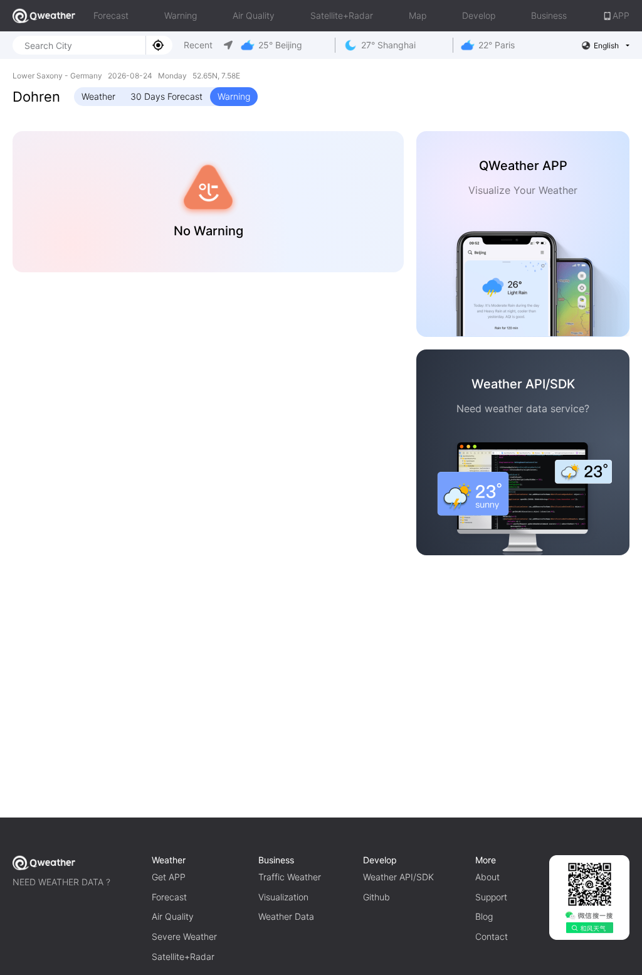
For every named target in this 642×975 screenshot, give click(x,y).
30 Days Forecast (166, 96)
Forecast (111, 15)
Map (417, 15)
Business (549, 15)
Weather (98, 96)
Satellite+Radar (341, 15)
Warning (180, 15)
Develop (478, 15)
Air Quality (254, 15)
